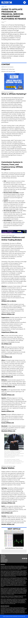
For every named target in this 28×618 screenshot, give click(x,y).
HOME (2, 6)
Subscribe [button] (3, 556)
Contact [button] (3, 558)
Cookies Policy (4, 560)
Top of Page (4, 561)
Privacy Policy (4, 559)
